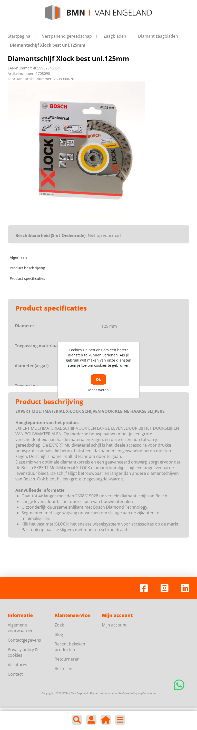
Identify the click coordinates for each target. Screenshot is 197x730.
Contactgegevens (24, 640)
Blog (59, 634)
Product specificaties (27, 278)
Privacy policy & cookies (23, 652)
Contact (15, 674)
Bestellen (63, 668)
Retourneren (67, 659)
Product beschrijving (27, 267)
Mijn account (114, 625)
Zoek (59, 625)
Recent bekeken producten (70, 646)
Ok (98, 379)
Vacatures (17, 664)
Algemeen (18, 257)
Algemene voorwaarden (21, 627)
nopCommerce (147, 693)
